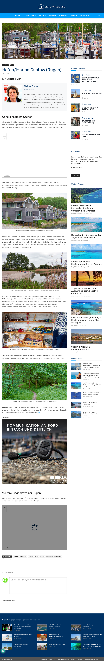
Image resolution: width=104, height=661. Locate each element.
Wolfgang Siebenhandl (77, 352)
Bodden (16, 556)
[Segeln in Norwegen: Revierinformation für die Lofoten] (76, 414)
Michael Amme (31, 86)
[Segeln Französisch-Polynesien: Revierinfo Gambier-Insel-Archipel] (86, 195)
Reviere (52, 15)
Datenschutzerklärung (91, 659)
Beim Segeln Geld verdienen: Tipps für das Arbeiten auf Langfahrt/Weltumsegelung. (91, 375)
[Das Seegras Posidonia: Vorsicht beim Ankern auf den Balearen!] (76, 646)
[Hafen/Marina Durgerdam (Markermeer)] (7, 646)
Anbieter (83, 15)
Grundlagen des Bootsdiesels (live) (89, 122)
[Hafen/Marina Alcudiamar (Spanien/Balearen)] (42, 627)
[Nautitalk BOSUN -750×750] (34, 451)
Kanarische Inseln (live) (91, 93)
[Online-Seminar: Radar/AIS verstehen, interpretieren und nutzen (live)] (7, 627)
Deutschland (23, 556)
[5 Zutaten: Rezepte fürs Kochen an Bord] (7, 637)
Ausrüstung (29, 15)
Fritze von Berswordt (77, 296)
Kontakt (73, 659)
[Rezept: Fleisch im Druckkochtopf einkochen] (42, 637)
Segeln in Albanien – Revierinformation (81, 348)
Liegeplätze (63, 15)
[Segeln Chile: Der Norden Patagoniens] (76, 405)
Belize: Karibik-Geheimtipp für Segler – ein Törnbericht (86, 236)
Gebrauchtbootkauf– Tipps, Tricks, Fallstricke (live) (91, 79)
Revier (4, 559)
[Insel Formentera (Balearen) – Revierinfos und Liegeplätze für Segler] (86, 307)
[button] (99, 15)
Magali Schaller (75, 267)
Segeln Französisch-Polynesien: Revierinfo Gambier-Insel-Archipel (83, 208)
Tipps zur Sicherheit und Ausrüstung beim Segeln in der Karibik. (84, 291)
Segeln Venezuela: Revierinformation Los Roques (86, 262)
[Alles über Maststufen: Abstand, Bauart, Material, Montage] (76, 395)
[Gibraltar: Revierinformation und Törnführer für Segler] (76, 637)
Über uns (52, 659)
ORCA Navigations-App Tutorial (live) (91, 108)
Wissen (41, 15)
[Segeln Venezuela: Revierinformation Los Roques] (86, 251)
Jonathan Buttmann (76, 213)
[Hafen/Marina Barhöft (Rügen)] (42, 646)
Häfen (36, 556)
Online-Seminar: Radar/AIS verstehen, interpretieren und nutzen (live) (22, 626)
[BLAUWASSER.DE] (52, 6)
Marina (42, 556)
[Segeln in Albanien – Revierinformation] (86, 336)
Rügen (10, 559)
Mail (39, 413)
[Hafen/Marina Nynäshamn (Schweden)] (76, 627)
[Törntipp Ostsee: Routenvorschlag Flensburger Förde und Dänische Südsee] (76, 366)
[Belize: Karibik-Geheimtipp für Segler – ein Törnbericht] (86, 224)
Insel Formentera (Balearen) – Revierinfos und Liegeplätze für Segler (86, 320)
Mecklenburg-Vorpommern (53, 556)
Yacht (17, 15)
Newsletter (44, 659)
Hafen (12, 65)
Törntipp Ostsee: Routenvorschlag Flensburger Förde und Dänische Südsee (91, 365)
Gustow (31, 556)
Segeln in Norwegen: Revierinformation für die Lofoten (90, 414)
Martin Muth (74, 325)
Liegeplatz (6, 65)
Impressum (80, 659)
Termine (74, 15)
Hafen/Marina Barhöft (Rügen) (57, 644)
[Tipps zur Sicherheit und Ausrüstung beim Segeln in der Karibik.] (86, 278)
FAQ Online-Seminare (62, 659)
